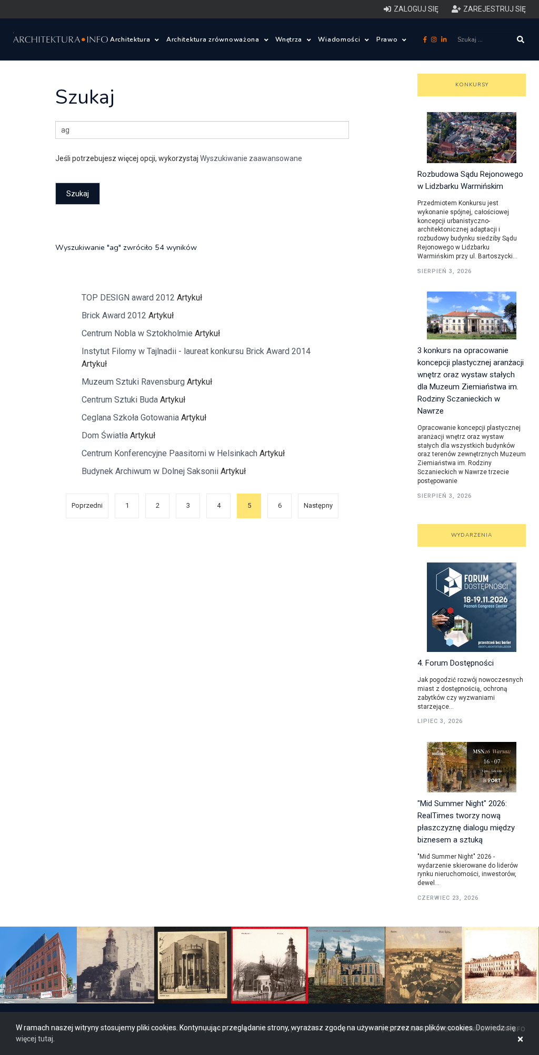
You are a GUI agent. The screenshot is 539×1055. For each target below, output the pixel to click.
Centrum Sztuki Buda (121, 400)
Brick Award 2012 (114, 315)
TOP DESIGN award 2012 (128, 298)
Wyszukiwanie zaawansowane (251, 158)
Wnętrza (289, 39)
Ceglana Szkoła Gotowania (130, 418)
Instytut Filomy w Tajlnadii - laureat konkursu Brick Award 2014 (196, 351)
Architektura (131, 39)
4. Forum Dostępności (455, 663)
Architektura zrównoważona (214, 39)
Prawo (388, 39)
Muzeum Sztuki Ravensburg (133, 382)
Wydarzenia (471, 535)
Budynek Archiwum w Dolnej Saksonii (150, 471)
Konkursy (471, 84)
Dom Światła (106, 435)
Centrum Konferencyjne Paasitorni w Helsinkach (169, 453)
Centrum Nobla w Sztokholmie (137, 333)
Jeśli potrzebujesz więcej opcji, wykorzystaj (178, 158)
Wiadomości (340, 39)
